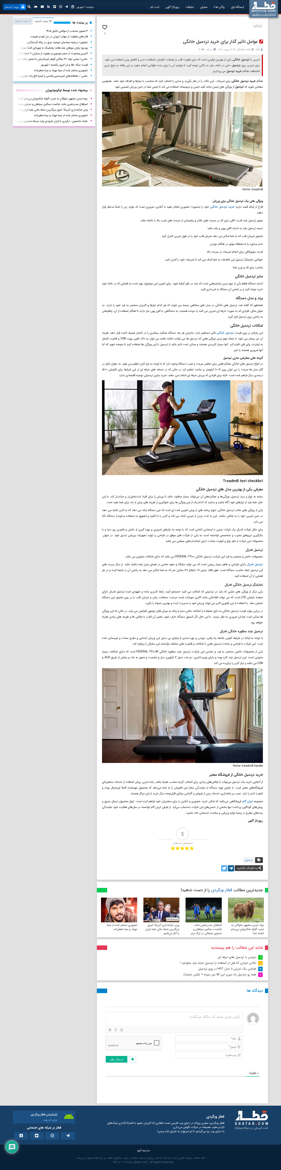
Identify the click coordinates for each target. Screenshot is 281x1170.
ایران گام (247, 801)
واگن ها (220, 7)
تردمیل (249, 860)
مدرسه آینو (143, 1150)
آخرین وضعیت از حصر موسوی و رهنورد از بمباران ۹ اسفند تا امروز (51, 53)
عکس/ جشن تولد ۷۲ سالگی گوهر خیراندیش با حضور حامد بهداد (51, 59)
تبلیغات (190, 7)
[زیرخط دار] (121, 1029)
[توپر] (110, 1029)
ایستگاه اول (237, 7)
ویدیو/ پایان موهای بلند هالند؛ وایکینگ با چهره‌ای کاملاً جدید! (54, 48)
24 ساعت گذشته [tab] (43, 21)
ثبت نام (154, 7)
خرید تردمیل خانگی (222, 207)
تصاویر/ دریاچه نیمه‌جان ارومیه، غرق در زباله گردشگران (57, 42)
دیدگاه (209, 50)
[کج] (116, 1029)
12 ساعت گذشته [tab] (23, 21)
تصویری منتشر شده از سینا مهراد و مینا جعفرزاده (122, 927)
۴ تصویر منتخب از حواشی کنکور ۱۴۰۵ (67, 31)
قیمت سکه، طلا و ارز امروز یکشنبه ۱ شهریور (64, 65)
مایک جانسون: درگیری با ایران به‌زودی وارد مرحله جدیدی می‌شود (51, 121)
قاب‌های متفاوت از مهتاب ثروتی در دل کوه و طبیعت (59, 36)
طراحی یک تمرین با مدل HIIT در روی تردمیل (227, 968)
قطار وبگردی (221, 890)
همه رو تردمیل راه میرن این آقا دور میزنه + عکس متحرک (219, 974)
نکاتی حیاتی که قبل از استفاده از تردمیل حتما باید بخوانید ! (218, 962)
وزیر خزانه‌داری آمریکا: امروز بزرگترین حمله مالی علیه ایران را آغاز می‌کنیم (162, 929)
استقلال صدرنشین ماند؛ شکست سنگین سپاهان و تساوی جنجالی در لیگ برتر (206, 929)
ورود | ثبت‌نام (12, 7)
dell (258, 50)
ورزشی (258, 26)
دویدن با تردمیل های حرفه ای (237, 957)
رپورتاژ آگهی (172, 7)
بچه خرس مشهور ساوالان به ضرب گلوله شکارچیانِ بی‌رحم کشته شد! (247, 929)
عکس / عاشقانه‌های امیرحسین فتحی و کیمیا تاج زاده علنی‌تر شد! (51, 76)
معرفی (203, 7)
